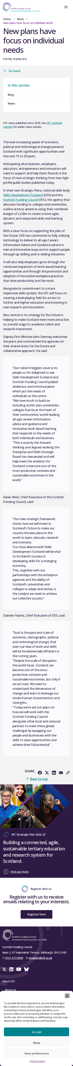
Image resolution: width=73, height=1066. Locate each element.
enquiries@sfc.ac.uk (40, 958)
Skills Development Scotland (23, 195)
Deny (36, 1043)
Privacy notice (37, 1061)
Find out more (20, 872)
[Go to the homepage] (20, 7)
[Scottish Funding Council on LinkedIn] (11, 969)
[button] (67, 996)
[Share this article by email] (61, 773)
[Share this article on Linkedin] (54, 773)
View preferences (36, 1053)
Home (7, 19)
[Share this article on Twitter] (47, 773)
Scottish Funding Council (20, 200)
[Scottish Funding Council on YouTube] (18, 969)
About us (10, 990)
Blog (11, 95)
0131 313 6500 (14, 958)
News (20, 19)
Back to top (39, 779)
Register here (36, 914)
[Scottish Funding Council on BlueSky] (26, 969)
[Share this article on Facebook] (40, 773)
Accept (36, 1032)
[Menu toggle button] (66, 7)
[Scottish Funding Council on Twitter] (4, 969)
